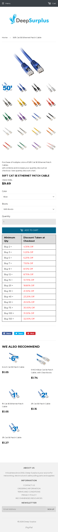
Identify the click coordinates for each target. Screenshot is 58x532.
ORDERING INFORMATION (29, 488)
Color (4, 191)
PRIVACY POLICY (29, 495)
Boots (5, 204)
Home (5, 37)
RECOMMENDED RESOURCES (29, 498)
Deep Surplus (30, 522)
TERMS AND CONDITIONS (29, 492)
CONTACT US (29, 485)
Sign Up (50, 509)
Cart (54, 3)
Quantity (6, 216)
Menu (7, 3)
